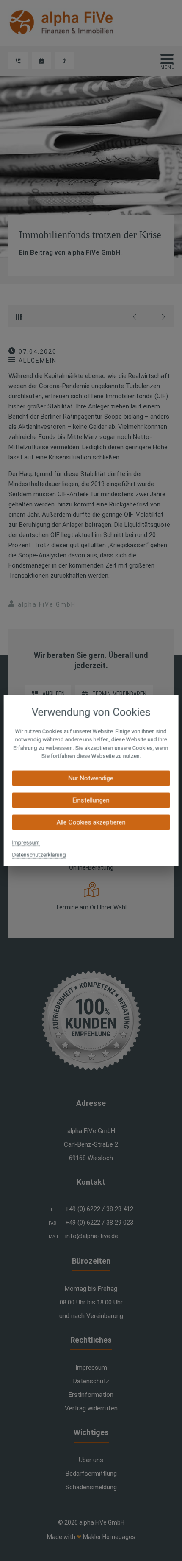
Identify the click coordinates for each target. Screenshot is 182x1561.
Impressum (26, 842)
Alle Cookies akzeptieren (90, 822)
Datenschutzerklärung (39, 854)
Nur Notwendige (91, 778)
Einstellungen (90, 800)
